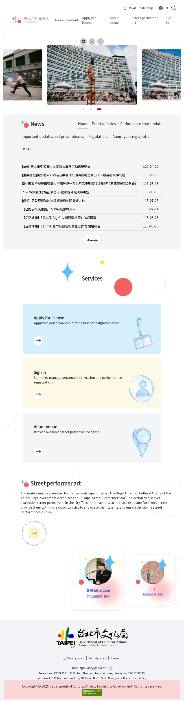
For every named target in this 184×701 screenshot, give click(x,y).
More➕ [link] (92, 240)
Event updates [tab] (104, 123)
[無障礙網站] (92, 692)
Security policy (97, 658)
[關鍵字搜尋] (174, 8)
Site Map (146, 8)
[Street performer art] (34, 533)
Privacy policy (76, 658)
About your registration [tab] (132, 136)
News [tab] (82, 123)
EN (166, 8)
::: (125, 8)
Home (132, 8)
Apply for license (89, 20)
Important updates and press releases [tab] (53, 136)
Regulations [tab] (98, 136)
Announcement (66, 20)
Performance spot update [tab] (141, 123)
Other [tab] (26, 149)
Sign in (169, 20)
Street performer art (145, 20)
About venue (114, 20)
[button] (83, 41)
